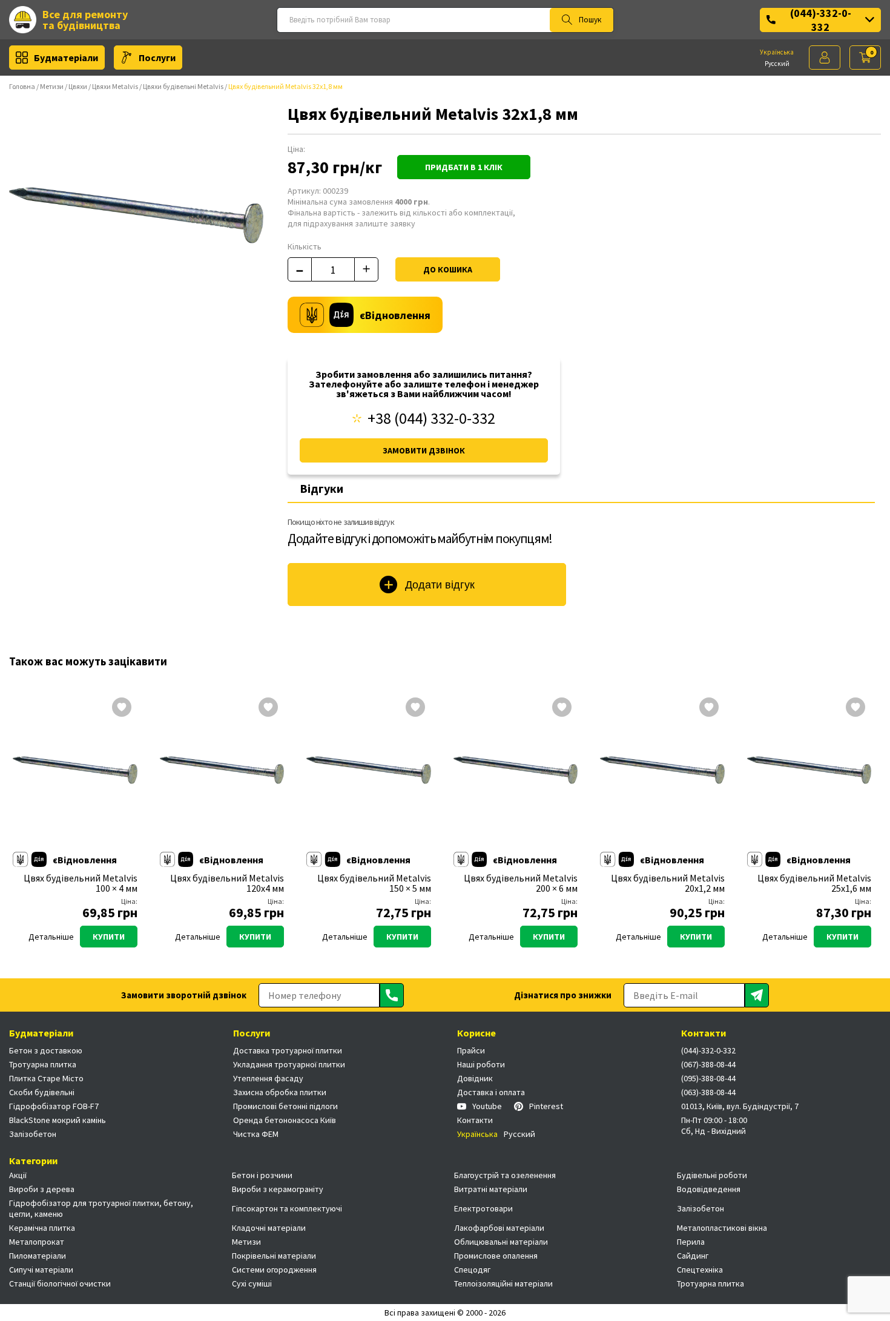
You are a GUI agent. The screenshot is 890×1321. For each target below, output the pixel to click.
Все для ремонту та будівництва (85, 19)
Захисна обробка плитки (279, 1092)
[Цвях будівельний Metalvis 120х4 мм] (222, 770)
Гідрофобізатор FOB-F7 (54, 1106)
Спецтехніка (700, 1269)
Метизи (52, 86)
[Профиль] (824, 57)
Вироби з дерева (41, 1189)
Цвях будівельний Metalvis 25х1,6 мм (814, 883)
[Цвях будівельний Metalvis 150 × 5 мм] (368, 770)
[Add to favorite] (121, 708)
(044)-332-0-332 (820, 20)
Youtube (487, 1106)
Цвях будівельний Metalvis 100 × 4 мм (80, 883)
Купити (109, 936)
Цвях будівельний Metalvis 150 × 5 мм (374, 883)
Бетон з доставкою (45, 1050)
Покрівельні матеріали (274, 1255)
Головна (22, 86)
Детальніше (51, 936)
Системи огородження (274, 1269)
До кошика (447, 269)
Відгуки (321, 488)
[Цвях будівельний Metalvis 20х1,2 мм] (662, 770)
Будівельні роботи (712, 1175)
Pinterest (546, 1106)
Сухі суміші (252, 1283)
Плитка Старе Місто (46, 1078)
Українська (777, 52)
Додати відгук (440, 585)
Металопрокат (36, 1241)
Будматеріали (66, 57)
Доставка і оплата (491, 1092)
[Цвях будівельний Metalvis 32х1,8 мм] (136, 215)
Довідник (475, 1078)
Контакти (475, 1120)
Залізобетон (32, 1133)
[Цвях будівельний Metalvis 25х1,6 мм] (809, 770)
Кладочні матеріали (269, 1227)
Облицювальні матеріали (501, 1241)
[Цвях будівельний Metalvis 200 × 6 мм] (515, 770)
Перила (691, 1241)
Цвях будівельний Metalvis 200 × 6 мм (521, 883)
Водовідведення (708, 1189)
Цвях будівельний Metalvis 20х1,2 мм (668, 883)
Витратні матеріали (490, 1189)
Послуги (157, 57)
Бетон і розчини (262, 1175)
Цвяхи (77, 86)
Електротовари (483, 1208)
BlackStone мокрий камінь (57, 1120)
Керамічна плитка (42, 1227)
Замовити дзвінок (424, 450)
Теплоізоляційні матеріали (503, 1283)
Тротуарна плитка (42, 1064)
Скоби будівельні (41, 1092)
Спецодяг (472, 1269)
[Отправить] (392, 995)
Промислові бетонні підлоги (285, 1106)
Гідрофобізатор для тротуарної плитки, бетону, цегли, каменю (101, 1208)
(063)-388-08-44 (708, 1092)
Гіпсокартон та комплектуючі (287, 1208)
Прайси (471, 1050)
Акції (18, 1175)
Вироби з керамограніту (277, 1189)
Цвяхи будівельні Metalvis (183, 86)
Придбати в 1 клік (464, 167)
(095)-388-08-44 (708, 1078)
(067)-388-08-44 (708, 1064)
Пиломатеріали (37, 1255)
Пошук (590, 20)
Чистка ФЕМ (256, 1133)
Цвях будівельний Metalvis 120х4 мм (227, 883)
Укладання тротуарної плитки (289, 1064)
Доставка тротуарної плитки (287, 1050)
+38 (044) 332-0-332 (431, 418)
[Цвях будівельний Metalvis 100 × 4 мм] (75, 770)
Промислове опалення (496, 1255)
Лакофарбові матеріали (499, 1227)
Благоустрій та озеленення (505, 1175)
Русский (777, 63)
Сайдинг (692, 1255)
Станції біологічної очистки (60, 1283)
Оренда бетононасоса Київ (284, 1120)
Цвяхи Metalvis (115, 86)
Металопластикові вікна (722, 1227)
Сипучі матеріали (41, 1269)
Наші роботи (481, 1064)
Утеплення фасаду (268, 1078)
